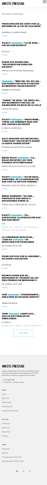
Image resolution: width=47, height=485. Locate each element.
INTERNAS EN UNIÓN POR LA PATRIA (17, 147)
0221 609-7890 (9, 380)
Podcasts (6, 449)
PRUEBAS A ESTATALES (11, 90)
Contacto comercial (10, 411)
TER (3, 224)
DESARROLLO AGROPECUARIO (14, 32)
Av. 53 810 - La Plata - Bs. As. (13, 382)
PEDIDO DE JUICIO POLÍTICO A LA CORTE (19, 166)
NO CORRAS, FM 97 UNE (12, 246)
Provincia (6, 423)
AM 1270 (5, 398)
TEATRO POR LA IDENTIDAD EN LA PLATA (19, 205)
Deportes (6, 432)
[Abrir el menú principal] (44, 2)
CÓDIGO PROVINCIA (10, 109)
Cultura (5, 436)
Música (5, 453)
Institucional (7, 406)
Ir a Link (4, 36)
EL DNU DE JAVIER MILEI (11, 128)
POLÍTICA (6, 51)
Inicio (4, 394)
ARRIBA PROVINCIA (9, 303)
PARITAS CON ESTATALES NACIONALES (18, 71)
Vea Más (23, 333)
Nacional (5, 428)
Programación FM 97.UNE (13, 461)
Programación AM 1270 (12, 457)
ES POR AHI (6, 265)
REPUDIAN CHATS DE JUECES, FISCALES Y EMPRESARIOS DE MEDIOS (19, 185)
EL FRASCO (6, 322)
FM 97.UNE (6, 402)
